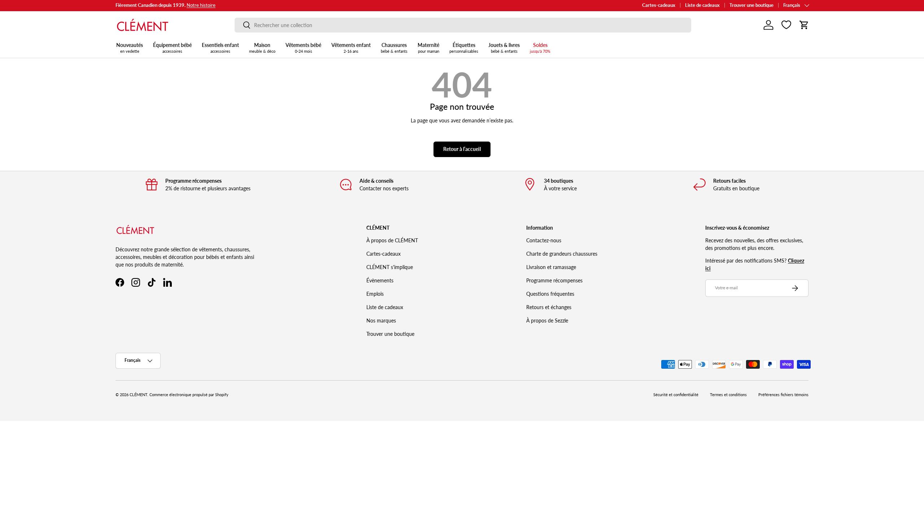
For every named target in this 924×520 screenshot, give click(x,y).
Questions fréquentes (550, 294)
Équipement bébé (172, 47)
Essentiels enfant (220, 47)
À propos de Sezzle (547, 320)
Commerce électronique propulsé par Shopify (188, 395)
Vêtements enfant (351, 47)
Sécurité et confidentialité (675, 395)
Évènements (379, 280)
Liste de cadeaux (702, 5)
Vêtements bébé (303, 47)
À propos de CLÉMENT (392, 240)
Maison (262, 47)
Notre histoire (201, 5)
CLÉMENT (138, 395)
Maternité (428, 47)
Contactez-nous (543, 240)
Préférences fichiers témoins (783, 395)
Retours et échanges (548, 307)
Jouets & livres (504, 47)
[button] (804, 25)
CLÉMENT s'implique (389, 267)
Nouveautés (129, 47)
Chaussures (394, 47)
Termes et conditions (728, 395)
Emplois (375, 294)
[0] (786, 25)
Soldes (540, 47)
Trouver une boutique (751, 5)
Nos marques (381, 320)
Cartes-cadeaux (658, 5)
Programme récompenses (554, 280)
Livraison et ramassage (551, 267)
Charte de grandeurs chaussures (561, 254)
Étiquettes (463, 47)
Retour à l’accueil (462, 149)
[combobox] (463, 25)
